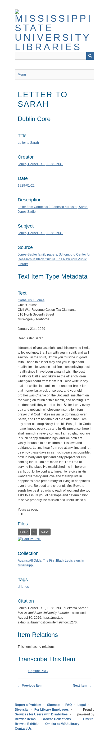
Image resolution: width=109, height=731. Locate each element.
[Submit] (90, 56)
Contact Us (23, 728)
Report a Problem (28, 705)
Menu (22, 74)
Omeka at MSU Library (62, 724)
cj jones (23, 587)
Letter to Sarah (28, 143)
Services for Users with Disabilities (41, 714)
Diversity (22, 709)
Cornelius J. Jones (31, 300)
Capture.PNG (38, 671)
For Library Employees (51, 709)
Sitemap (53, 705)
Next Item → (82, 685)
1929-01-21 (26, 185)
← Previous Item (30, 685)
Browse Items (25, 719)
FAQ (68, 705)
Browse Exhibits (27, 724)
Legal (82, 705)
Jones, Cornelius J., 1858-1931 (40, 164)
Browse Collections (56, 719)
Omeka (88, 719)
